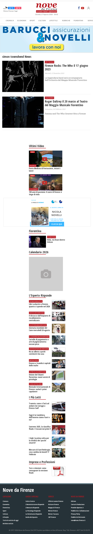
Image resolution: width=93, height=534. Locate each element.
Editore (73, 501)
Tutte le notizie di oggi (10, 520)
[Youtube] (82, 8)
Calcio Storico (30, 501)
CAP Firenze (52, 517)
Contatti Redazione (77, 504)
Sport (32, 20)
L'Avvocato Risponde (32, 507)
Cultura (42, 20)
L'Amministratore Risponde (35, 504)
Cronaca (10, 20)
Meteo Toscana (53, 514)
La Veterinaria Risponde (34, 514)
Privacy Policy (75, 514)
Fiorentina (78, 20)
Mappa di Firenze (54, 507)
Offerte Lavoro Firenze (55, 501)
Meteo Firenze (53, 511)
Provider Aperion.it (77, 507)
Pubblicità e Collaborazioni (80, 511)
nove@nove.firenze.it (78, 520)
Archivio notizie (8, 523)
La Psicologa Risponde (33, 511)
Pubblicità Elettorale (78, 517)
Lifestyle (53, 20)
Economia (21, 20)
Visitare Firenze (53, 504)
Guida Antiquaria (31, 517)
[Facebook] (79, 8)
